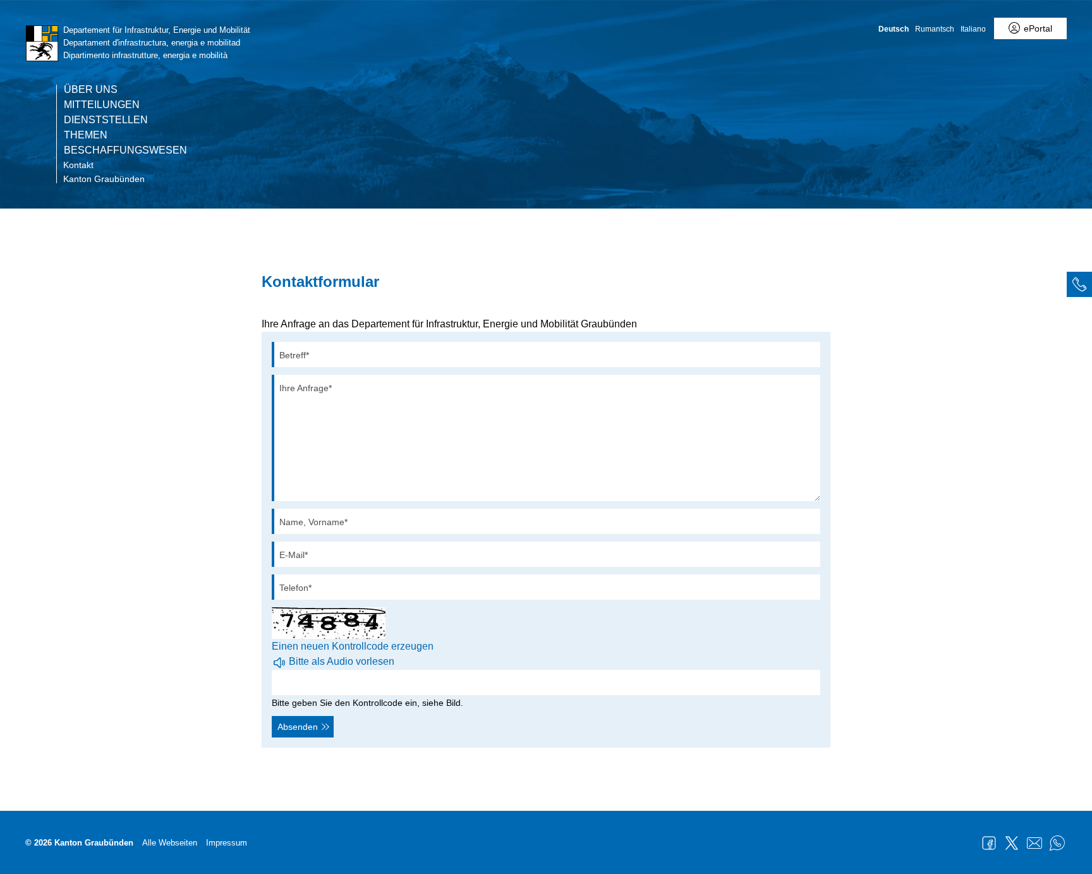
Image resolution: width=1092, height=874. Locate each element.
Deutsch (893, 29)
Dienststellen (106, 120)
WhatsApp (1057, 843)
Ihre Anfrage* (305, 388)
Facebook (989, 843)
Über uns (91, 90)
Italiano (973, 29)
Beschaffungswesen (125, 150)
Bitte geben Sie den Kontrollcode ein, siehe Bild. (367, 703)
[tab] (1079, 284)
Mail (1034, 843)
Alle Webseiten (169, 842)
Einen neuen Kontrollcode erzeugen (353, 646)
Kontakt (78, 165)
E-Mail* (293, 554)
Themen (85, 135)
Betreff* (294, 355)
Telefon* (295, 587)
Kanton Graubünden (104, 178)
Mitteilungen (102, 105)
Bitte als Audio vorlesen (341, 661)
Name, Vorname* (313, 522)
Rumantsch (934, 29)
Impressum (226, 842)
